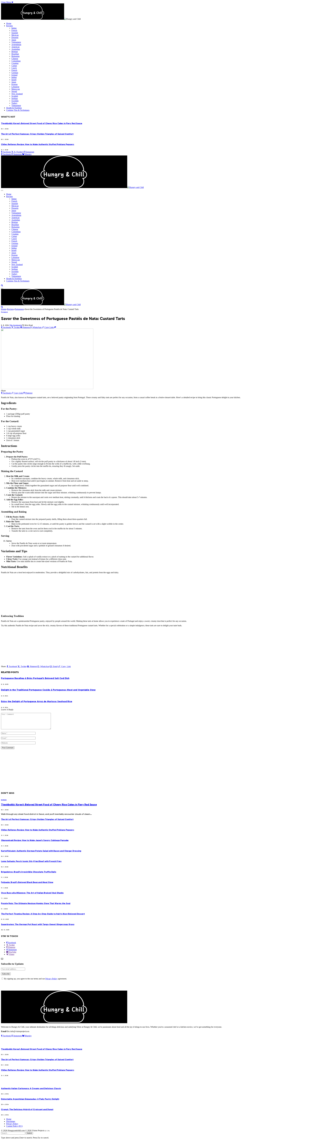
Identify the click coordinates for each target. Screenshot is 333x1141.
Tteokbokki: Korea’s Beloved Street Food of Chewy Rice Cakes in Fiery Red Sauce (41, 123)
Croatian (14, 63)
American (15, 47)
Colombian (16, 61)
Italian (14, 28)
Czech (14, 68)
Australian (15, 49)
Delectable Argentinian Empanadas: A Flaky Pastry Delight (30, 1099)
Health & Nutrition (14, 108)
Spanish (14, 33)
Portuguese (4, 312)
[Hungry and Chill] (72, 187)
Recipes (9, 26)
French (14, 30)
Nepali (14, 91)
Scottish (14, 96)
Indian (14, 77)
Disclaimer (10, 1121)
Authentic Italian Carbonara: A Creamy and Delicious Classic (31, 1088)
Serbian (14, 98)
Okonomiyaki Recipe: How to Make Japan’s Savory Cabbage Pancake (35, 840)
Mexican (15, 35)
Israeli (13, 80)
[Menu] (2, 190)
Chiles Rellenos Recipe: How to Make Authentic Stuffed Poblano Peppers (37, 144)
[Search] (2, 285)
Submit (29, 1133)
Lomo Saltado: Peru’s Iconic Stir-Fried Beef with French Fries (31, 861)
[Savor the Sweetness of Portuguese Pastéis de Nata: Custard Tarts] (47, 388)
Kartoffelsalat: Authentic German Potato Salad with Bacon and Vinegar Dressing (41, 851)
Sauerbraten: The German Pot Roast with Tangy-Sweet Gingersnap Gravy (37, 924)
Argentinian (16, 44)
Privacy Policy (51, 979)
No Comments (16, 325)
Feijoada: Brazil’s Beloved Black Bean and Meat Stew (27, 882)
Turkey (14, 103)
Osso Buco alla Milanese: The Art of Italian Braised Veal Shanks (32, 893)
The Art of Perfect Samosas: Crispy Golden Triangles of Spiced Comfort (37, 134)
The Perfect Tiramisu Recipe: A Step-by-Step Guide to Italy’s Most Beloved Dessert (43, 914)
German (14, 73)
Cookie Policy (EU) (14, 1126)
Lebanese (15, 87)
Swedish (14, 101)
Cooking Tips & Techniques (17, 110)
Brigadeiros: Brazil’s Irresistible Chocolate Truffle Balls (28, 872)
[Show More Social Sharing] (55, 327)
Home (8, 23)
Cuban (14, 66)
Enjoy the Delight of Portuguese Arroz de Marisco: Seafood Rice (36, 701)
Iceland (14, 75)
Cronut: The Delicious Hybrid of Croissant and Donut (27, 1109)
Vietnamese (16, 42)
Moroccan (15, 89)
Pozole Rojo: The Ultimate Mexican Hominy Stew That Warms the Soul (35, 903)
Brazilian (15, 54)
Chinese (14, 58)
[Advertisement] (79, 594)
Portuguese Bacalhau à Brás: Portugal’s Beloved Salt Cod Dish (35, 678)
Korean (14, 84)
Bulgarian (15, 56)
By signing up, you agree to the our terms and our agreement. (35, 979)
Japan (13, 40)
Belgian (14, 51)
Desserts (14, 37)
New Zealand (17, 94)
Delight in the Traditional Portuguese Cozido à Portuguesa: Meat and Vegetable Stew (48, 689)
